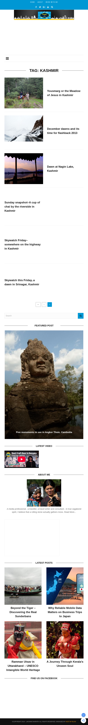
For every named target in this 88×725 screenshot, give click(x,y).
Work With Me (52, 2)
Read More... (70, 512)
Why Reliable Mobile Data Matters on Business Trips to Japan (65, 612)
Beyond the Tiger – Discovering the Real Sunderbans (23, 612)
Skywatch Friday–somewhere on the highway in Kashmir (22, 244)
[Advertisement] (44, 38)
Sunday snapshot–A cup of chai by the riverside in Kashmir (22, 206)
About (40, 2)
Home (32, 2)
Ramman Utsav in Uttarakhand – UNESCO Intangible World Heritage (23, 666)
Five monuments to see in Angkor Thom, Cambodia (44, 432)
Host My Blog (71, 721)
